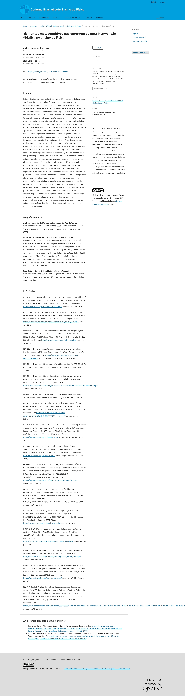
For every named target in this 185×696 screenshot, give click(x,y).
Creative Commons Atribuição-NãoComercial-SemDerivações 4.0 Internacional (97, 668)
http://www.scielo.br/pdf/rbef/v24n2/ (39, 455)
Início (25, 26)
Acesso (162, 2)
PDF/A (98, 47)
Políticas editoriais (72, 17)
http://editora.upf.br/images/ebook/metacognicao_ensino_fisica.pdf (52, 556)
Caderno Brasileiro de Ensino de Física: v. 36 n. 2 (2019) (63, 638)
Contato (89, 17)
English (135, 33)
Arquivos (31, 17)
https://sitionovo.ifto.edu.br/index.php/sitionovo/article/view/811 (51, 322)
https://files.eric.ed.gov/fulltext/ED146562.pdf (42, 306)
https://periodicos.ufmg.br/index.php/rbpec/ (42, 578)
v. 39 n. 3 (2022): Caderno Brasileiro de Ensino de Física (60, 26)
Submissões (44, 17)
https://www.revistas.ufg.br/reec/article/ (40, 437)
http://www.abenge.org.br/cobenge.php (58, 340)
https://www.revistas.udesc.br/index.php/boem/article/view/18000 (51, 480)
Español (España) (139, 37)
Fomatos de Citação (101, 88)
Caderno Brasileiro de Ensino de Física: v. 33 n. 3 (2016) (64, 631)
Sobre (56, 17)
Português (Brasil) (139, 41)
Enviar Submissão (140, 52)
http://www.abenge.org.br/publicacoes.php (41, 523)
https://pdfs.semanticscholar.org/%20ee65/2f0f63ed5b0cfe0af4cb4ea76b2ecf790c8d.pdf (60, 385)
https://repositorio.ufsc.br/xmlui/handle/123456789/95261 (48, 541)
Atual (22, 17)
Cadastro (154, 2)
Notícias (99, 17)
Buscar (160, 17)
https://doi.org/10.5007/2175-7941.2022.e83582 (48, 71)
